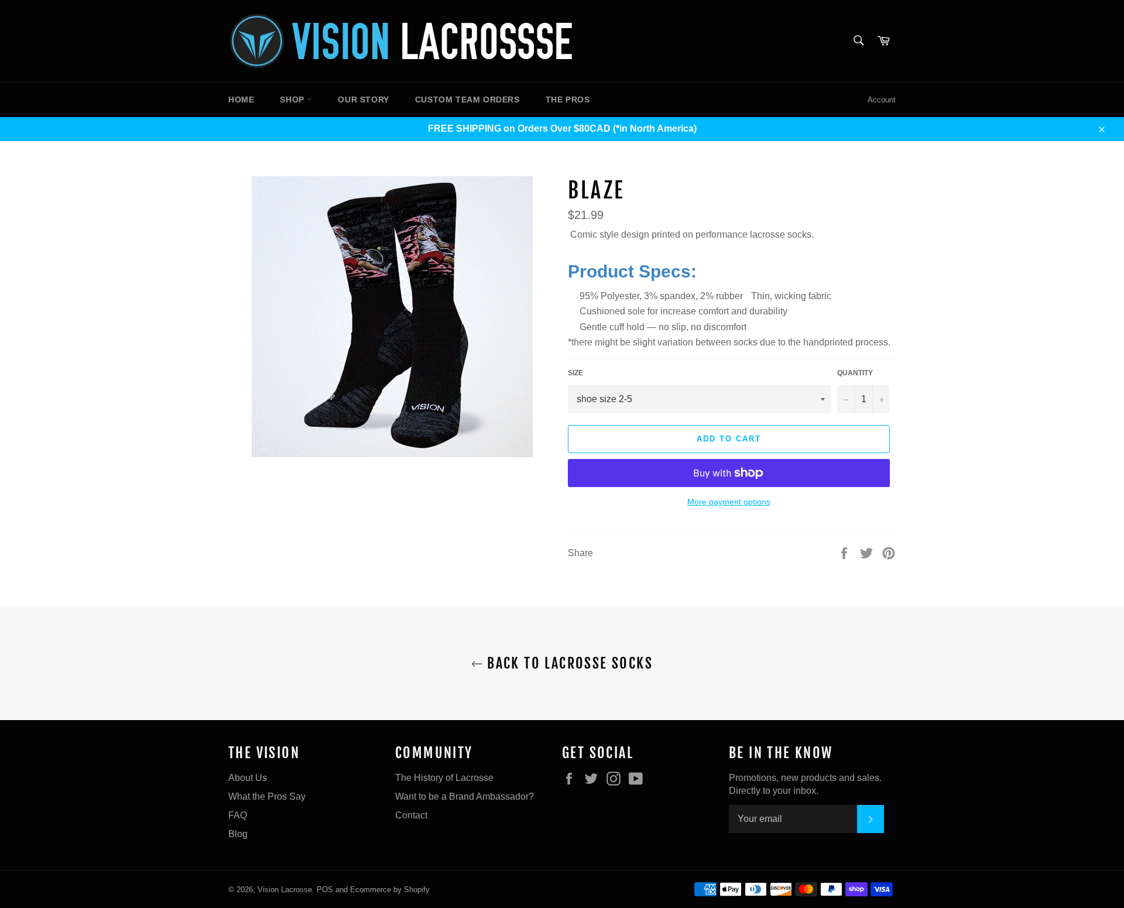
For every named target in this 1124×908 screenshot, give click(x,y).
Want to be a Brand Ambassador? (464, 796)
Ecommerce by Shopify (390, 889)
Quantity (855, 373)
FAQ (237, 815)
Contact (411, 815)
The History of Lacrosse (444, 778)
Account (882, 99)
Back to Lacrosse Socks (568, 663)
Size (575, 373)
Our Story (363, 99)
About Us (247, 778)
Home (241, 99)
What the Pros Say (267, 796)
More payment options (728, 501)
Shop (293, 99)
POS (325, 889)
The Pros (568, 99)
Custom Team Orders (467, 99)
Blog (238, 834)
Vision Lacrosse (285, 889)
